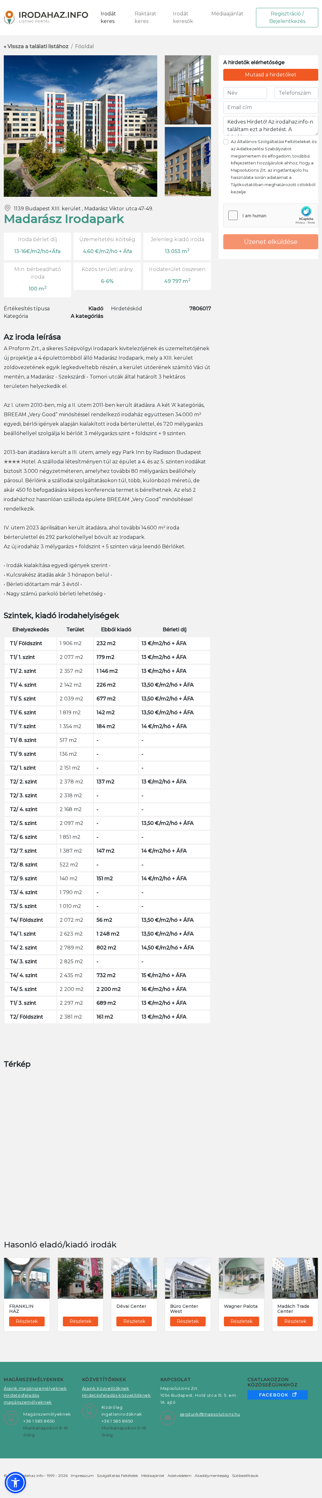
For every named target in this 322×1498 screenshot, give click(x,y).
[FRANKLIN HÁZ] (27, 1278)
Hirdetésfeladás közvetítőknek (116, 1395)
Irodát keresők (183, 17)
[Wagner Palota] (241, 1278)
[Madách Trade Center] (295, 1278)
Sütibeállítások (245, 1475)
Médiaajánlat (227, 14)
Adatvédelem (180, 1475)
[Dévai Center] (134, 1278)
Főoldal (84, 46)
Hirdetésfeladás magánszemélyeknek (28, 1399)
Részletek (27, 1321)
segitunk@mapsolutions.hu (210, 1414)
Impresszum (82, 1475)
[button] (15, 1482)
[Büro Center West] (188, 1278)
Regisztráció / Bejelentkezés (287, 17)
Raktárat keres (145, 17)
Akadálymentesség (212, 1475)
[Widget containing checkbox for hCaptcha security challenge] (270, 215)
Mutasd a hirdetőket (271, 75)
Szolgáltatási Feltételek (117, 1475)
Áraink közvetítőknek (105, 1388)
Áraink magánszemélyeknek (35, 1388)
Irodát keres (108, 17)
